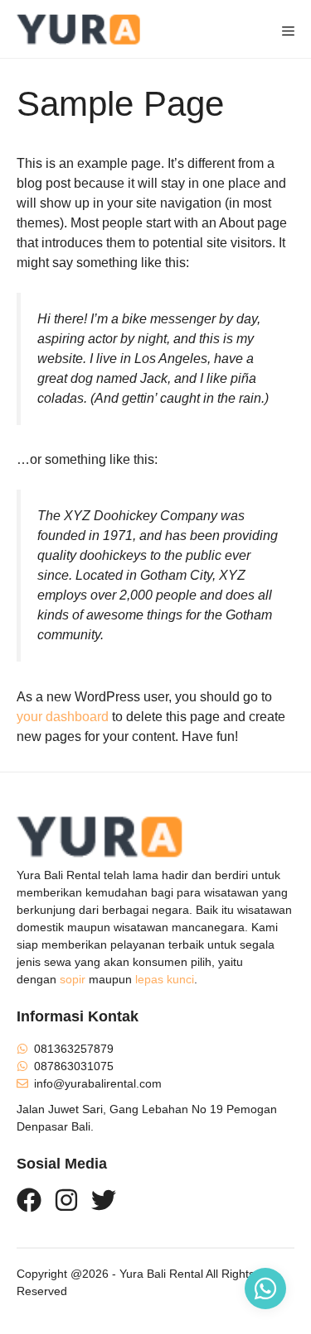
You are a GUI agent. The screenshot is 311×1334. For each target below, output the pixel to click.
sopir (72, 979)
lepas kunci (164, 979)
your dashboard (63, 717)
